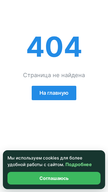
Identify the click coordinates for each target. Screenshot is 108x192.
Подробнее (78, 164)
